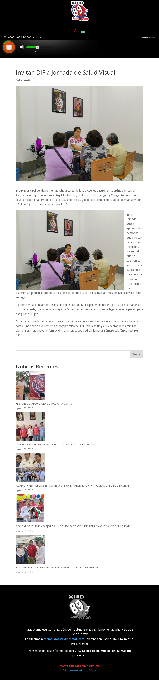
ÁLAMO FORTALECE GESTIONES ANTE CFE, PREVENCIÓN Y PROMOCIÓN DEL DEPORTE (72, 485)
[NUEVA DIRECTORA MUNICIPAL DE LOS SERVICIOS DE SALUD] (30, 427)
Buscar (136, 354)
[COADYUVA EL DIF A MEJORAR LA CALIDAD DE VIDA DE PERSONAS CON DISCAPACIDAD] (30, 509)
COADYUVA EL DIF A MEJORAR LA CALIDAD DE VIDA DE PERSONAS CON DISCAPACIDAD (73, 526)
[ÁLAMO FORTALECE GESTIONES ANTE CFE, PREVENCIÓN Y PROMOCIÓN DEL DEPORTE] (30, 468)
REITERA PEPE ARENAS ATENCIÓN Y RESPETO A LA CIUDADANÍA (57, 567)
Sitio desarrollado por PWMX (79, 670)
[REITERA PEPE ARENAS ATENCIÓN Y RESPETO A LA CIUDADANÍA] (30, 550)
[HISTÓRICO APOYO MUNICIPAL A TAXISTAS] (30, 386)
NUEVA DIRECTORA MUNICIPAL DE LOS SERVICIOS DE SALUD (55, 444)
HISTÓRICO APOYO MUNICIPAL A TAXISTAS (44, 403)
